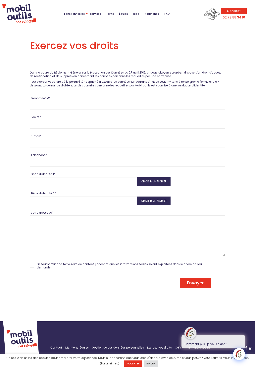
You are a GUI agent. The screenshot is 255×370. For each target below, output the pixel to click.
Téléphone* (39, 155)
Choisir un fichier (154, 181)
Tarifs (110, 14)
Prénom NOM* (40, 98)
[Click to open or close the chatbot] (239, 354)
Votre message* (42, 213)
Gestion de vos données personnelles (118, 348)
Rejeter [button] (151, 363)
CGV (178, 348)
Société (36, 117)
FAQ (167, 14)
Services (95, 14)
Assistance (152, 14)
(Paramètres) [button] (109, 363)
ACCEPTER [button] (133, 363)
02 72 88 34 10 (234, 17)
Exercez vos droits (159, 348)
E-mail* (36, 136)
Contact (234, 11)
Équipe (123, 14)
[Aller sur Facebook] (246, 348)
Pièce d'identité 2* (43, 193)
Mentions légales (77, 348)
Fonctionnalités (74, 14)
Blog (136, 14)
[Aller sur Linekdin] (251, 348)
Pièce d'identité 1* (43, 174)
